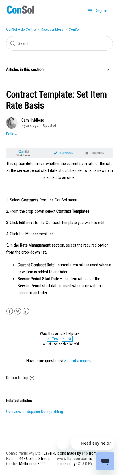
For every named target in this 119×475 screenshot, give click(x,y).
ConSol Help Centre (21, 29)
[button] (90, 10)
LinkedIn (25, 311)
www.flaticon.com (72, 458)
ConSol (74, 29)
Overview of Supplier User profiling (34, 411)
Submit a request (78, 360)
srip (85, 453)
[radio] (52, 339)
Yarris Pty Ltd (30, 453)
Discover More (52, 29)
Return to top (17, 377)
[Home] (20, 13)
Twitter (17, 311)
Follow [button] (12, 134)
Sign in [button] (101, 10)
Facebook (9, 311)
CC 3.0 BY (84, 463)
